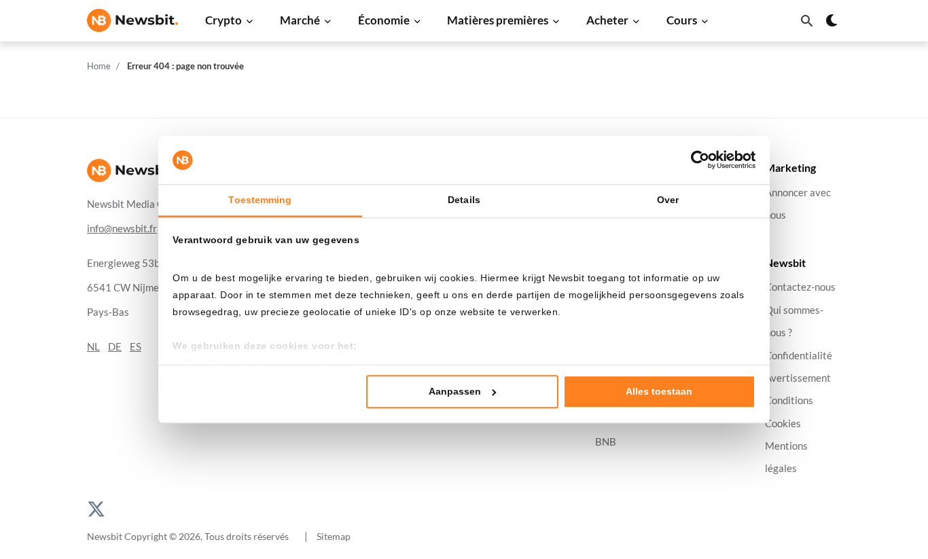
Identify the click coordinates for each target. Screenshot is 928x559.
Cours (681, 20)
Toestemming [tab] (259, 200)
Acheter (607, 20)
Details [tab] (464, 200)
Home (99, 65)
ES (135, 347)
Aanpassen (455, 391)
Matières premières (497, 20)
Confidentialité (798, 355)
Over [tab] (668, 200)
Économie (384, 20)
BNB (605, 442)
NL (93, 347)
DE (115, 347)
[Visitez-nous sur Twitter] (96, 507)
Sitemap (334, 536)
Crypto (223, 20)
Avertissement (798, 378)
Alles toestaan (659, 391)
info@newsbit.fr (122, 228)
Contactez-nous (800, 287)
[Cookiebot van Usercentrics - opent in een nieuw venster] (696, 160)
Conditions (789, 400)
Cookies (783, 423)
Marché (300, 20)
